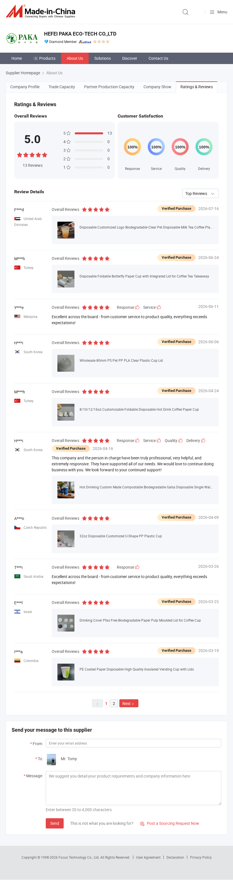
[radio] (19, 154)
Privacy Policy (201, 857)
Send (54, 823)
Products (47, 58)
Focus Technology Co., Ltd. (79, 857)
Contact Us (158, 58)
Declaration (175, 857)
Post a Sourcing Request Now (169, 823)
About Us (75, 58)
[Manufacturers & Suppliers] (41, 11)
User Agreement (148, 857)
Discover (129, 58)
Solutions (102, 58)
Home (16, 58)
